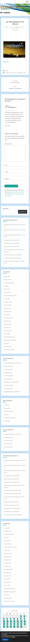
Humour (7, 70)
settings (13, 637)
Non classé (6, 330)
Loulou (20, 27)
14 (17, 621)
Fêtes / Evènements (9, 295)
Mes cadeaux (7, 318)
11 (7, 621)
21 (17, 624)
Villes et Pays (7, 349)
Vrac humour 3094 (8, 375)
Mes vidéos (6, 321)
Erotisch (6, 292)
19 (11, 624)
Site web (7, 178)
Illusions (6, 308)
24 (4, 626)
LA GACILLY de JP (8, 372)
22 (21, 624)
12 (11, 621)
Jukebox (6, 314)
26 (11, 626)
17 (4, 624)
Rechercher (6, 208)
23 (24, 624)
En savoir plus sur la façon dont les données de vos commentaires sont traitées (14, 194)
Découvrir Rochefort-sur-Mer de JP (12, 363)
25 (7, 626)
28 (17, 626)
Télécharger (6, 61)
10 (4, 621)
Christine (6, 414)
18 (7, 624)
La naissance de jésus (10, 72)
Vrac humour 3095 (15, 240)
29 (21, 626)
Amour (5, 276)
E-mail (7, 172)
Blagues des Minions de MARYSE (12, 391)
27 (14, 626)
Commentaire (8, 144)
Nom (6, 165)
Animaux (6, 279)
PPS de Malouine (8, 337)
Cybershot (6, 405)
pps (24, 72)
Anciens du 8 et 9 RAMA (9, 417)
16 (24, 621)
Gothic (5, 298)
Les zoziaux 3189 (8, 379)
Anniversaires (7, 282)
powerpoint (20, 72)
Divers (5, 289)
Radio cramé (7, 408)
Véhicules (6, 346)
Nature (5, 327)
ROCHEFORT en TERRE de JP (11, 382)
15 (21, 621)
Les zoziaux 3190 (15, 243)
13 (14, 621)
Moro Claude (7, 421)
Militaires (6, 324)
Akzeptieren (5, 639)
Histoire (6, 302)
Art (5, 286)
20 (14, 624)
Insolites (6, 311)
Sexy (5, 343)
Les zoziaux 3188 (8, 388)
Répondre (7, 126)
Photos (6, 333)
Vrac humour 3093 (8, 385)
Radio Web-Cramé (8, 340)
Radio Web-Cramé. (8, 411)
